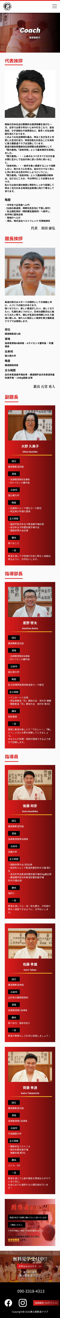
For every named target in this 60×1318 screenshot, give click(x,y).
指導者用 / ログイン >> (46, 1302)
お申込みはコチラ (30, 1266)
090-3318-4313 (30, 1291)
